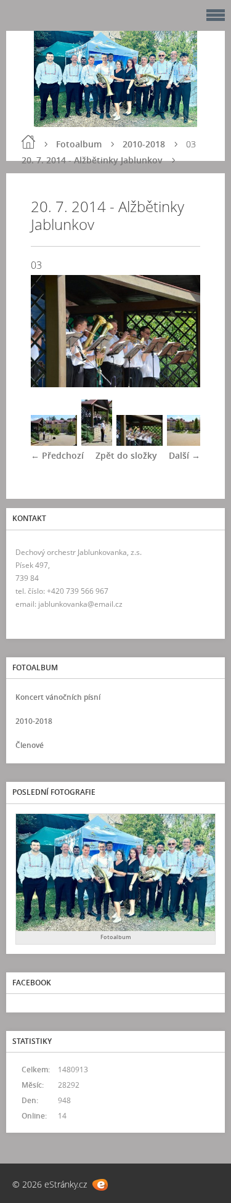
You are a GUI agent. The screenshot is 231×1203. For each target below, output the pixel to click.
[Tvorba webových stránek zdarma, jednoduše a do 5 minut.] (100, 1185)
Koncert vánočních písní (57, 697)
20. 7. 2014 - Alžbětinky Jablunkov (92, 160)
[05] (190, 442)
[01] (54, 442)
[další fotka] (180, 331)
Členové (29, 745)
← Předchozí (57, 455)
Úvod (28, 141)
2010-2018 (144, 144)
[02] (96, 442)
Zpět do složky (126, 455)
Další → (184, 455)
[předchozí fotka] (51, 331)
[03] (139, 442)
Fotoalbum (79, 144)
